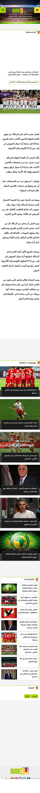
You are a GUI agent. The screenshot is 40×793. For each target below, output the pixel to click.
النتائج (27, 696)
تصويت (34, 696)
